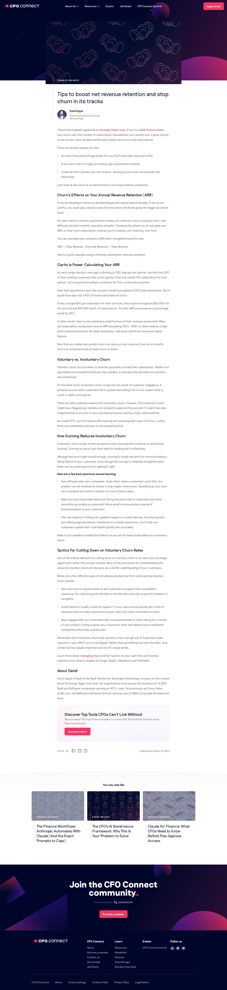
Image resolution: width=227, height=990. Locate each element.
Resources (121, 947)
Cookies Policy (100, 982)
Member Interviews (125, 966)
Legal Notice (142, 982)
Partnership (93, 961)
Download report (77, 731)
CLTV (118, 155)
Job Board (125, 6)
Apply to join (214, 6)
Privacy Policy (121, 982)
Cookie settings (77, 982)
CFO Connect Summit (149, 6)
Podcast (119, 957)
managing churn (90, 655)
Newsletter (121, 952)
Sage (81, 683)
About (90, 947)
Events (110, 6)
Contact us (93, 957)
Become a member (113, 914)
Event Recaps (122, 961)
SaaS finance (148, 129)
